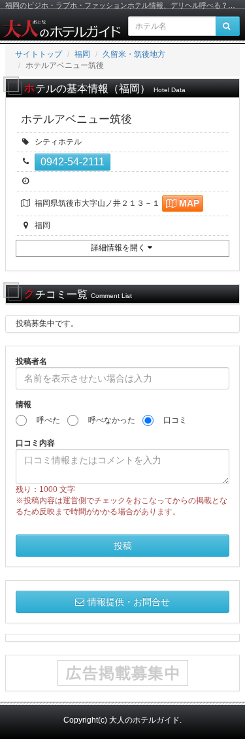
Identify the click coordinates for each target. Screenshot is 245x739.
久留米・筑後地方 (134, 54)
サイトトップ (38, 54)
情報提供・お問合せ (129, 602)
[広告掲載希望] (122, 673)
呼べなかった (107, 420)
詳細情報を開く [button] (119, 247)
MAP (189, 203)
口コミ (171, 420)
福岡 (82, 54)
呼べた (44, 420)
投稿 (123, 545)
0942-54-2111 (73, 161)
